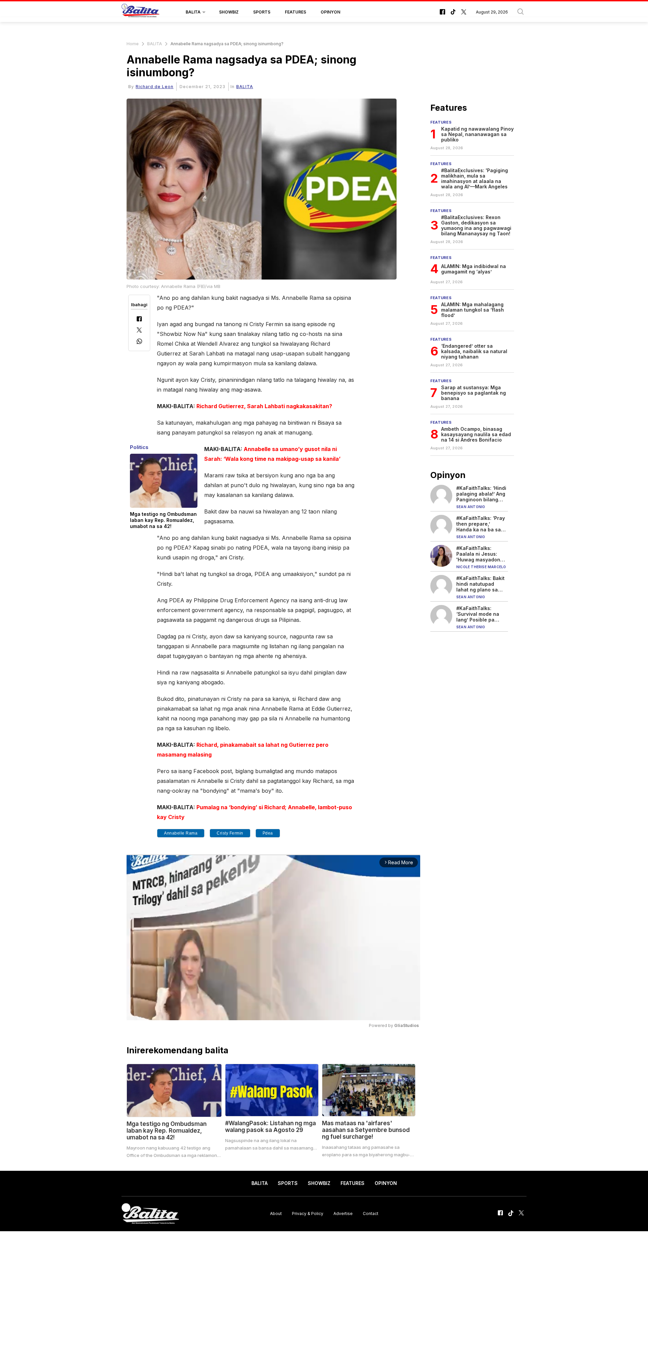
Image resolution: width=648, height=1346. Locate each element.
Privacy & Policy (307, 1213)
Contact (370, 1213)
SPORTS (261, 12)
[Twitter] (139, 331)
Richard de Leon (154, 86)
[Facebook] (139, 319)
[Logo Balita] (140, 12)
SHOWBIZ (229, 12)
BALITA (193, 12)
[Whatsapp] (139, 342)
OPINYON (330, 12)
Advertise (343, 1213)
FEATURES (295, 12)
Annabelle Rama (180, 833)
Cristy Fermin (230, 833)
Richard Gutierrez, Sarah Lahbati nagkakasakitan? (264, 406)
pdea (268, 833)
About (276, 1213)
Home (133, 43)
